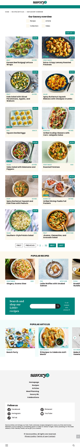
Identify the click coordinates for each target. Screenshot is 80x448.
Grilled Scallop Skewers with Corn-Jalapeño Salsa (56, 134)
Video (48, 26)
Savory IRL (34, 394)
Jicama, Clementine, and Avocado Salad (54, 236)
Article (48, 21)
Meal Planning (32, 391)
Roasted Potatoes (51, 167)
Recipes (35, 385)
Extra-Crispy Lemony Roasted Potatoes (57, 63)
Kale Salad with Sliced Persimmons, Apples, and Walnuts (18, 98)
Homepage (34, 382)
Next (52, 245)
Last (61, 245)
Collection (34, 26)
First (19, 245)
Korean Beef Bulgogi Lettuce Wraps (20, 63)
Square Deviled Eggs (16, 133)
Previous (30, 245)
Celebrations (33, 397)
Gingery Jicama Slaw (16, 283)
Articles (35, 388)
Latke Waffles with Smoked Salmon (52, 284)
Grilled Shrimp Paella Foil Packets (54, 202)
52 (46, 245)
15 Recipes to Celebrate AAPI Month (53, 353)
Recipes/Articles (18, 12)
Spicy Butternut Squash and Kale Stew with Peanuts (20, 202)
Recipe (33, 21)
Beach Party (12, 352)
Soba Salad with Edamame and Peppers (21, 168)
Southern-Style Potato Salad (20, 235)
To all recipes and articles (66, 306)
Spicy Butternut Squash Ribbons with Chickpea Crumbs (57, 97)
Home (7, 12)
